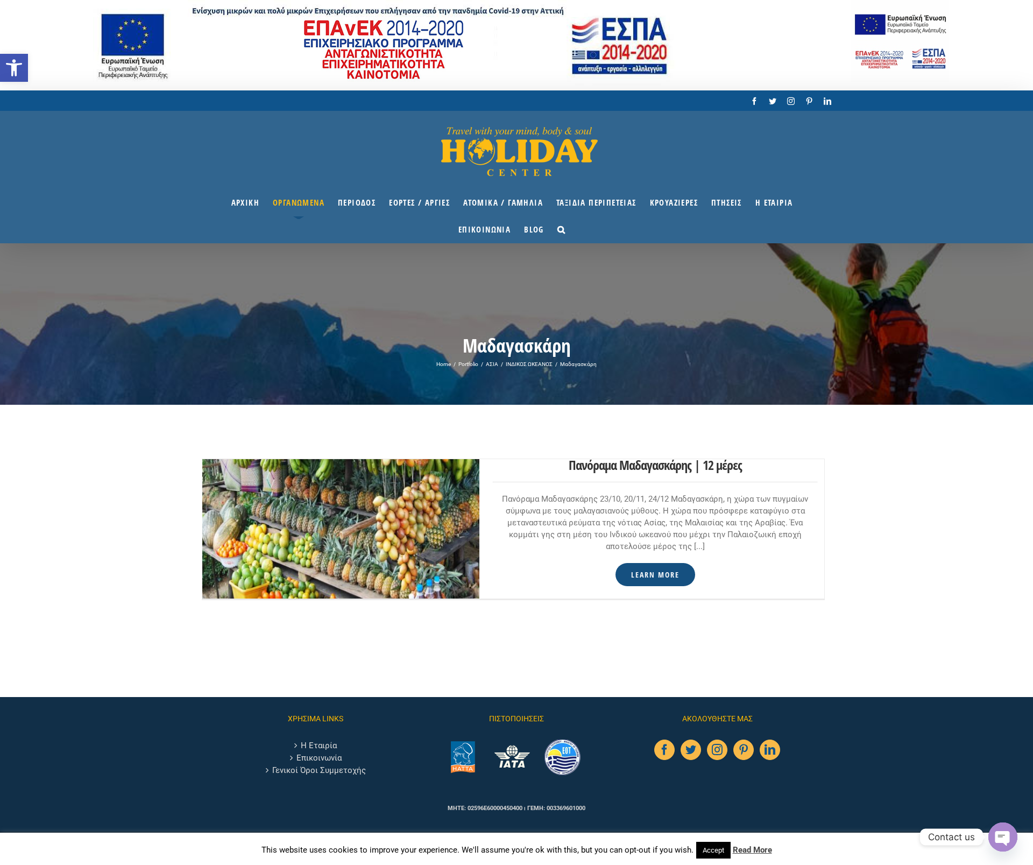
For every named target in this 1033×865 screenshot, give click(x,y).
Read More (752, 850)
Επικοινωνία (319, 758)
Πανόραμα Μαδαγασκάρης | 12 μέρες (655, 465)
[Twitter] (691, 750)
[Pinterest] (743, 750)
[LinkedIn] (770, 750)
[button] (14, 68)
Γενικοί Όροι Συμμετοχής (319, 770)
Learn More (655, 574)
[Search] (561, 229)
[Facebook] (664, 750)
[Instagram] (717, 750)
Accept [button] (713, 850)
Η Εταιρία (319, 745)
